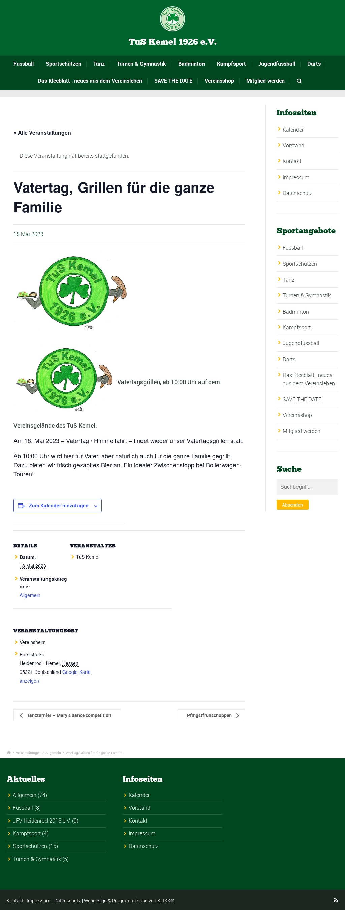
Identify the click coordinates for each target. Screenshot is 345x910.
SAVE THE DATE (173, 80)
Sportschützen (63, 63)
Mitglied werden (265, 80)
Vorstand (293, 145)
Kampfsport (231, 63)
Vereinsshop (219, 80)
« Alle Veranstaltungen (42, 132)
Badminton (191, 63)
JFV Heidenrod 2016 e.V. (42, 820)
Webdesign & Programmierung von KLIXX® (129, 900)
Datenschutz (298, 193)
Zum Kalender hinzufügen (59, 505)
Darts (314, 63)
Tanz (99, 63)
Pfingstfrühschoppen (210, 715)
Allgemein (30, 595)
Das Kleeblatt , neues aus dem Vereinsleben (90, 80)
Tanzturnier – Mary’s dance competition (68, 715)
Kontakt (292, 161)
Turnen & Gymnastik (141, 63)
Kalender (293, 129)
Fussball (23, 63)
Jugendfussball (276, 63)
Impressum (296, 177)
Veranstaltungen (28, 752)
